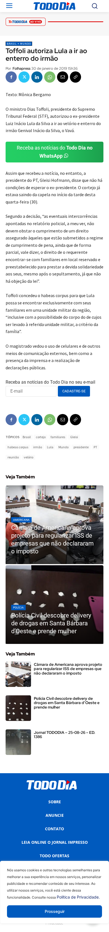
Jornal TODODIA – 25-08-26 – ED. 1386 (64, 734)
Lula (50, 447)
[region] (54, 896)
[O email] (62, 77)
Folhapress (21, 68)
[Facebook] (11, 77)
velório (28, 457)
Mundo (63, 447)
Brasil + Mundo (19, 44)
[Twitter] (24, 77)
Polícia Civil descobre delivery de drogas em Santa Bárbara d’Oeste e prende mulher (66, 703)
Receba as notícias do (55, 152)
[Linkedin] (36, 77)
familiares (58, 437)
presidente (81, 447)
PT (95, 447)
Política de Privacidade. (78, 897)
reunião (13, 457)
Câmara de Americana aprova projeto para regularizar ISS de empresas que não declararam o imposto (68, 669)
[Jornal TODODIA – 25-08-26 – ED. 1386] (18, 742)
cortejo (41, 437)
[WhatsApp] (49, 77)
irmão (37, 447)
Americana (21, 519)
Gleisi (74, 437)
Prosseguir (55, 911)
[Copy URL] (75, 77)
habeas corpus (18, 447)
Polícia (18, 607)
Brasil (27, 437)
